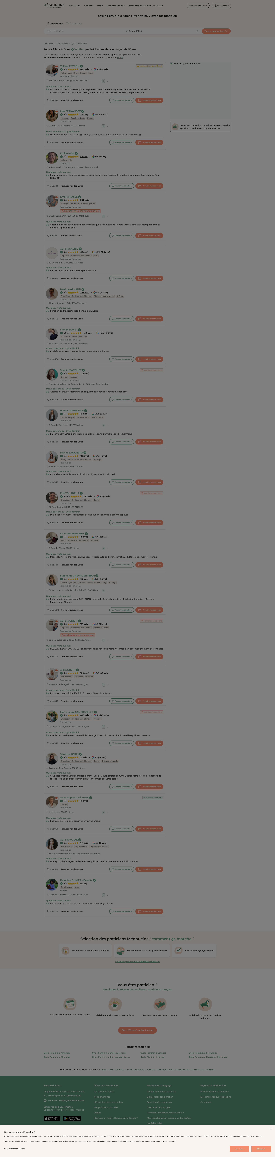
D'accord (261, 1149)
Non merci (239, 1149)
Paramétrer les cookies (14, 1149)
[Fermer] (271, 1128)
